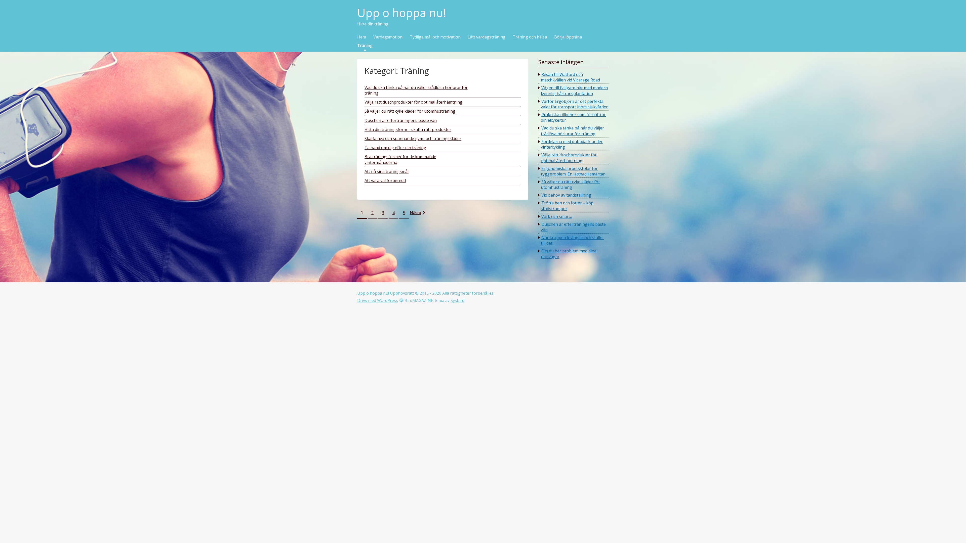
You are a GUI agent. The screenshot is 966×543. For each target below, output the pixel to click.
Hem (361, 37)
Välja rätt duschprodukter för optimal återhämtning (569, 157)
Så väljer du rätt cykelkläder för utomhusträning (570, 184)
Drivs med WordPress (377, 300)
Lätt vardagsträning (486, 37)
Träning (365, 45)
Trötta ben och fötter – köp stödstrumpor (567, 205)
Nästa (415, 212)
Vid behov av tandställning (566, 195)
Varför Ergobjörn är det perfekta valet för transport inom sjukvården (575, 104)
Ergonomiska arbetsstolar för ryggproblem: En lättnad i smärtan (573, 171)
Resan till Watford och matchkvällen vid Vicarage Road (570, 77)
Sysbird (457, 300)
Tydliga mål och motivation (435, 37)
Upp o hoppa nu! (401, 13)
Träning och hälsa (530, 37)
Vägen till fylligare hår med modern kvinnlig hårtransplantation (574, 90)
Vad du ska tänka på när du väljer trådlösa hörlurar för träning (572, 130)
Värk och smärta (556, 216)
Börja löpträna (568, 37)
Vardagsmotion (388, 37)
